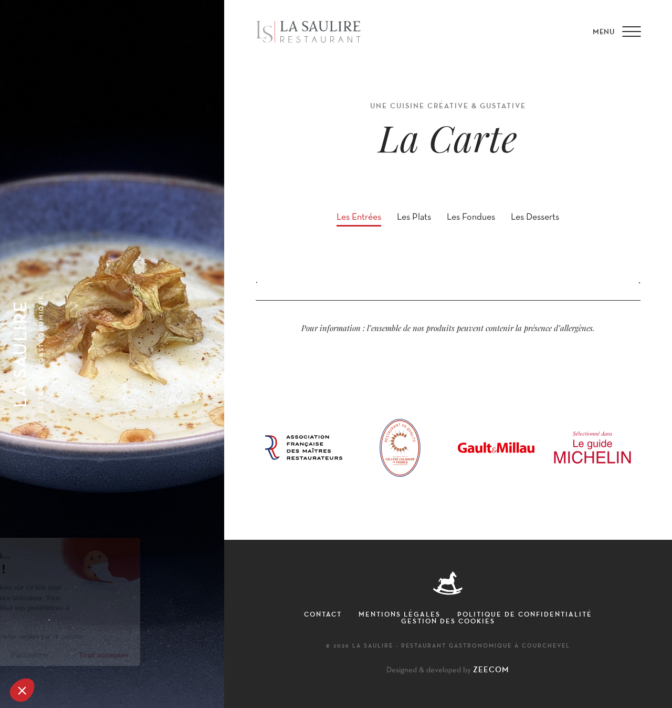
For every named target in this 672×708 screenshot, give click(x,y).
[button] (22, 690)
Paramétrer (121, 655)
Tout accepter (194, 655)
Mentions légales (399, 614)
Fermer (47, 655)
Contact (323, 614)
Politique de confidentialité (524, 614)
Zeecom (491, 669)
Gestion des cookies (448, 621)
